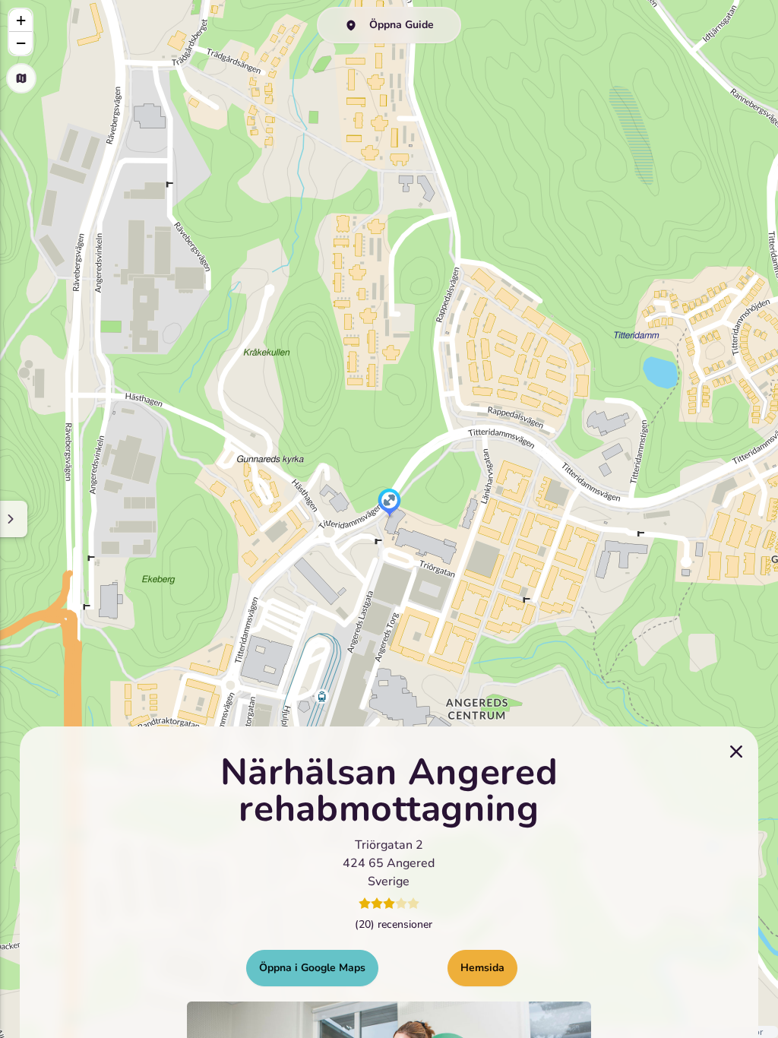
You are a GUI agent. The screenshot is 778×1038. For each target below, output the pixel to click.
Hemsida (482, 967)
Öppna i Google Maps (312, 967)
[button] (389, 504)
